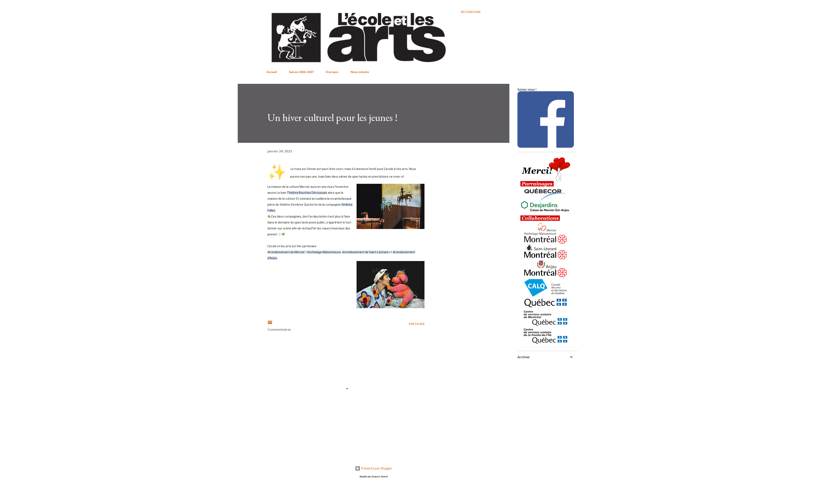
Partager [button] (416, 324)
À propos (332, 72)
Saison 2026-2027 (301, 72)
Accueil (272, 72)
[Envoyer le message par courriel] (270, 324)
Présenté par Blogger (376, 468)
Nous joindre (360, 72)
